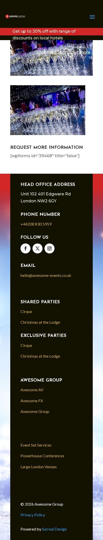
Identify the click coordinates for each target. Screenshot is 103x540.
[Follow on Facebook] (25, 248)
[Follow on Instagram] (49, 248)
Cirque (26, 311)
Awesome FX (31, 400)
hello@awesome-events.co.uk (45, 275)
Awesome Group (34, 411)
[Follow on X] (37, 248)
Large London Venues (38, 466)
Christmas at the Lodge (40, 322)
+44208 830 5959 (36, 224)
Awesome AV (32, 389)
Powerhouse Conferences (42, 455)
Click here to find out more (63, 52)
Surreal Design (55, 529)
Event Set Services (36, 445)
